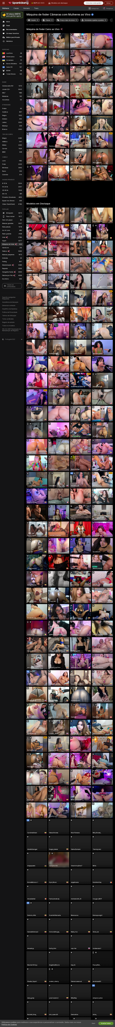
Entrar (109, 3)
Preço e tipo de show (67, 20)
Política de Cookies (9, 1024)
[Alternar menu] (3, 3)
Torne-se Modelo (8, 319)
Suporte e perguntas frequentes (8, 298)
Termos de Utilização (9, 315)
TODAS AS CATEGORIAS (11, 286)
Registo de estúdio (8, 322)
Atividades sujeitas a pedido (94, 20)
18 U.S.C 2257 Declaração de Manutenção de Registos (11, 329)
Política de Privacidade (9, 312)
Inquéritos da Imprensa (9, 309)
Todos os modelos (8, 325)
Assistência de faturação (10, 302)
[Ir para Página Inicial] (18, 3)
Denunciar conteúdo (8, 305)
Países (48, 20)
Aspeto (33, 20)
